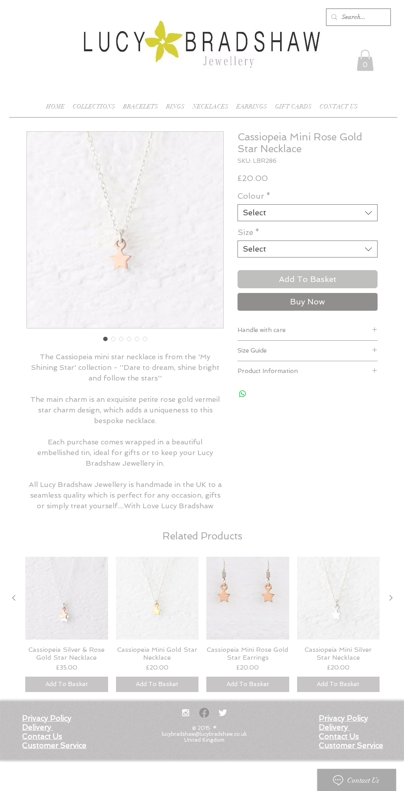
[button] (365, 60)
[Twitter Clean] (223, 713)
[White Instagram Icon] (186, 713)
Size (249, 232)
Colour (254, 196)
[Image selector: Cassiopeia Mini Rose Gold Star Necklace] (105, 339)
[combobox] (308, 212)
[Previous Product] (14, 598)
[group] (202, 624)
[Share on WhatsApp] (242, 394)
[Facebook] (204, 713)
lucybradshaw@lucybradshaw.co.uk (204, 734)
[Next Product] (391, 598)
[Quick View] (66, 598)
